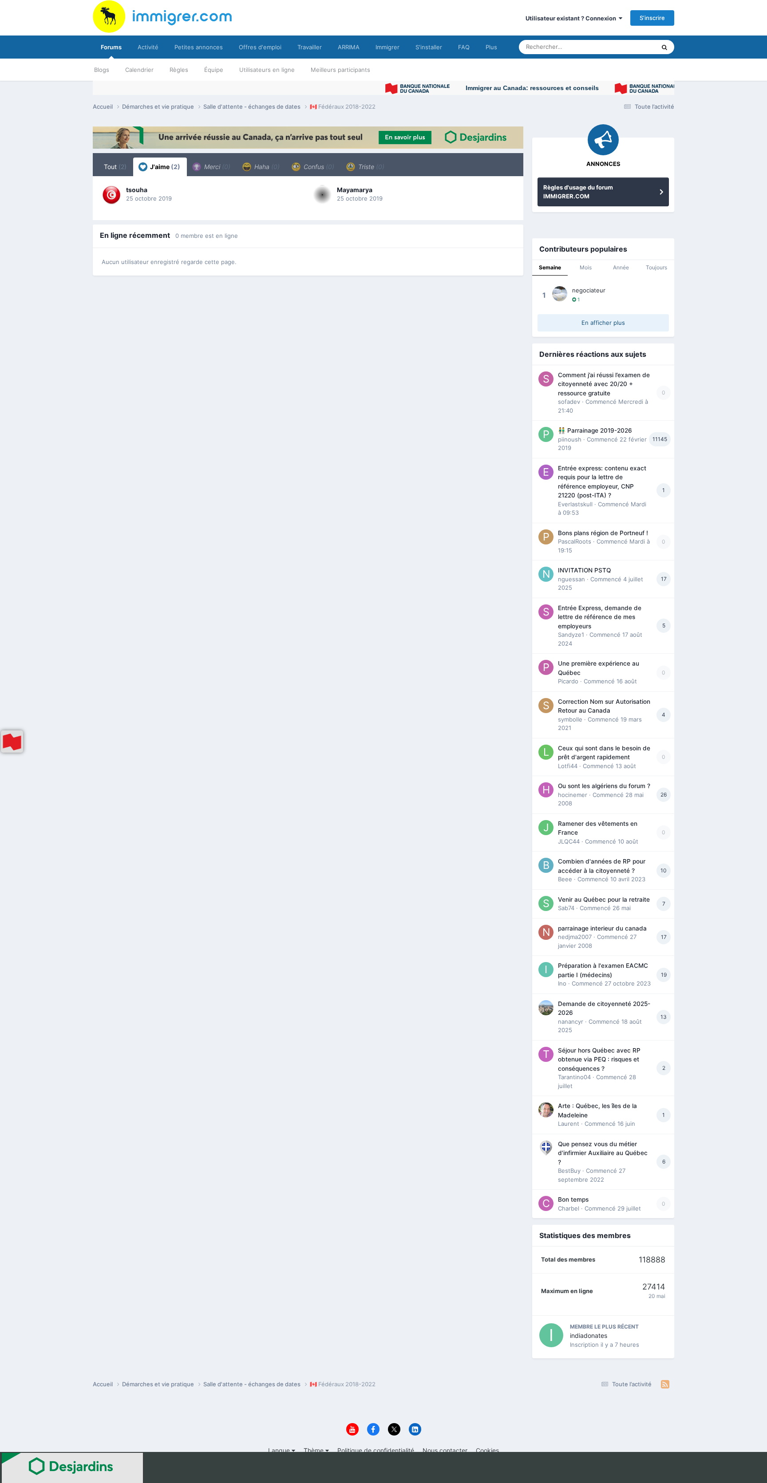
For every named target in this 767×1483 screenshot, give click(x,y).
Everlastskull (575, 504)
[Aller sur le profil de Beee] (546, 865)
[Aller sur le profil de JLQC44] (546, 827)
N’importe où (627, 46)
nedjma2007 (575, 936)
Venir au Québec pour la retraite (604, 899)
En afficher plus (603, 322)
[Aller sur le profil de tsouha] (111, 195)
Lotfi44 (567, 765)
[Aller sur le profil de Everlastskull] (546, 472)
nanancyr (570, 1021)
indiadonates (588, 1335)
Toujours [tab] (656, 267)
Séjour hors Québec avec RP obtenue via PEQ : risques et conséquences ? (599, 1059)
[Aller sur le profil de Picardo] (546, 667)
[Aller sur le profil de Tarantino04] (546, 1054)
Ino (562, 983)
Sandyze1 (571, 634)
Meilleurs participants (340, 69)
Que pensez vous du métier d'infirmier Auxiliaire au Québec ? (603, 1153)
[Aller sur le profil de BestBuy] (546, 1148)
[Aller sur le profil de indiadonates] (551, 1335)
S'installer (428, 47)
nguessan (571, 579)
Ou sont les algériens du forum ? (604, 785)
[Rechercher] (664, 47)
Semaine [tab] (550, 267)
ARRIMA (349, 47)
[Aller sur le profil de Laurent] (546, 1109)
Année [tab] (621, 267)
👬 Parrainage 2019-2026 (595, 430)
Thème (314, 1450)
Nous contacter (445, 1450)
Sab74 (566, 907)
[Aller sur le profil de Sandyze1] (546, 611)
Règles (179, 69)
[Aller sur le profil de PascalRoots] (546, 536)
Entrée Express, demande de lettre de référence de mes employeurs (599, 617)
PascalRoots (574, 541)
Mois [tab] (586, 267)
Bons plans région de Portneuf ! (603, 532)
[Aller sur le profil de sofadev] (546, 379)
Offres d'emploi (260, 47)
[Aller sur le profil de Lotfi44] (546, 752)
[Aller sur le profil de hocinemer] (546, 789)
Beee (565, 879)
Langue (280, 1450)
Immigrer (387, 47)
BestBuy (569, 1170)
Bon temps (573, 1199)
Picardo (568, 681)
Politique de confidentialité (375, 1450)
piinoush (569, 439)
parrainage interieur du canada (602, 928)
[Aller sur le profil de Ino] (546, 969)
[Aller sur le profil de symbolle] (546, 705)
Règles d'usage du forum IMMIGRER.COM (578, 192)
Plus (491, 47)
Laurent (568, 1123)
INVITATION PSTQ (584, 570)
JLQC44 (569, 841)
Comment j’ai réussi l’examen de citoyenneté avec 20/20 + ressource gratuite (604, 384)
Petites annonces (198, 47)
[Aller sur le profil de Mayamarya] (322, 195)
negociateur (588, 290)
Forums (111, 47)
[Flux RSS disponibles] (665, 1384)
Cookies (487, 1450)
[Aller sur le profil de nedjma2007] (546, 932)
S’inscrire (652, 17)
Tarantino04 (574, 1077)
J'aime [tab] (164, 166)
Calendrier (139, 69)
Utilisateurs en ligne (267, 69)
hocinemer (572, 794)
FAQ (464, 47)
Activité (148, 47)
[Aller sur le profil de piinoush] (546, 434)
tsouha (136, 189)
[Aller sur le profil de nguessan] (546, 574)
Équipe (213, 69)
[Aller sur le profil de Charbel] (546, 1203)
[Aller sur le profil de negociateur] (559, 293)
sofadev (569, 401)
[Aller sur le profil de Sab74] (546, 903)
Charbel (568, 1208)
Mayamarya (354, 189)
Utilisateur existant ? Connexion (572, 18)
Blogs (101, 69)
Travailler (309, 47)
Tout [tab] (115, 166)
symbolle (570, 719)
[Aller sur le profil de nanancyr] (546, 1007)
